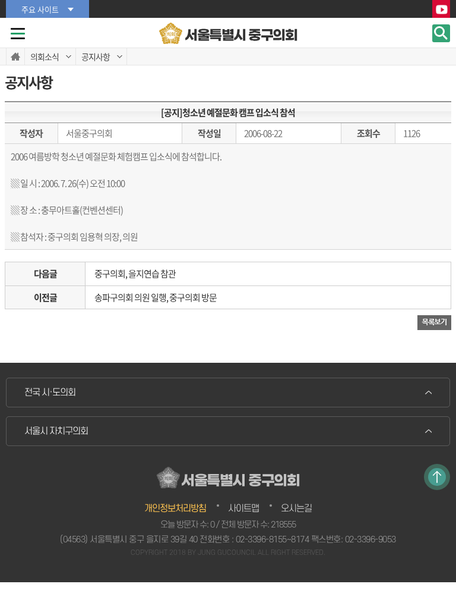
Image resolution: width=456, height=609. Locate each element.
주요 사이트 (40, 9)
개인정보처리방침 (175, 508)
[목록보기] (434, 322)
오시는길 (296, 508)
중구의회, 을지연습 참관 (135, 273)
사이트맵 (243, 508)
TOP (437, 477)
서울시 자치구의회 (56, 431)
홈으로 (15, 56)
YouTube (441, 9)
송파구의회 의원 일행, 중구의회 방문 (155, 297)
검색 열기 (441, 33)
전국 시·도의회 (49, 392)
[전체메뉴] (18, 33)
